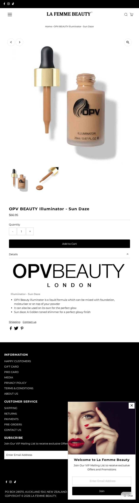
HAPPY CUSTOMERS (17, 361)
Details (13, 254)
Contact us (29, 322)
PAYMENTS (11, 419)
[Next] (19, 42)
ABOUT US (11, 393)
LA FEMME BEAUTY (43, 495)
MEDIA (8, 377)
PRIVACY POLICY (15, 382)
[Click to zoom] (128, 42)
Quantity (14, 224)
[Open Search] (125, 14)
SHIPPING (10, 408)
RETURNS (10, 413)
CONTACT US (12, 429)
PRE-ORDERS (13, 424)
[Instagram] (8, 4)
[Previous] (11, 42)
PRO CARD (11, 372)
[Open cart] (131, 14)
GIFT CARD (11, 366)
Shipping (14, 322)
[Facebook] (4, 4)
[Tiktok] (13, 4)
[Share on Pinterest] (22, 329)
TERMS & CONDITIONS (18, 388)
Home (48, 26)
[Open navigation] (20, 14)
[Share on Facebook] (11, 329)
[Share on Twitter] (16, 329)
